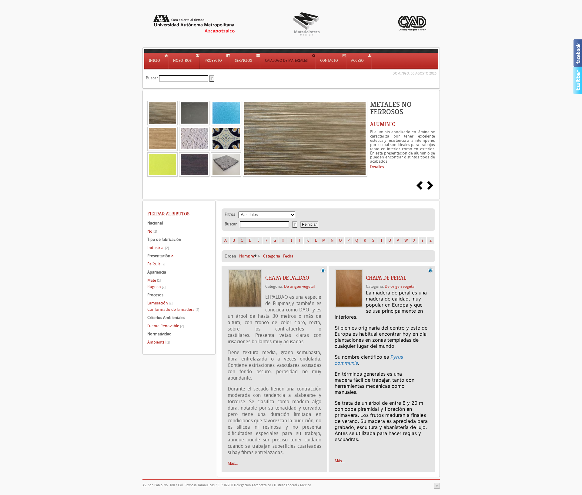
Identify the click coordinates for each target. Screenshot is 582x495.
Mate (154, 280)
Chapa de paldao (287, 277)
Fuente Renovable (165, 326)
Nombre (246, 256)
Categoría (271, 256)
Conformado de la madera (173, 309)
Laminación (159, 303)
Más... (233, 463)
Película (156, 264)
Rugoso (156, 286)
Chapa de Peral (386, 277)
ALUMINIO (383, 124)
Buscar (152, 78)
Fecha (288, 256)
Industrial (158, 247)
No (152, 231)
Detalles (377, 166)
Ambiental (158, 342)
